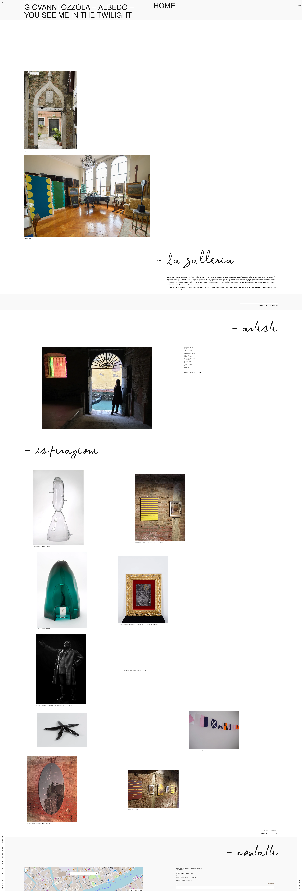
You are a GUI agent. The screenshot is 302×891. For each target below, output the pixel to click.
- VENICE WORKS (45, 546)
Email (178, 885)
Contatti (2, 886)
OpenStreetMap (133, 890)
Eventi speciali (2, 865)
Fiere (2, 874)
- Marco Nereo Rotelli (40, 823)
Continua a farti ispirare (271, 830)
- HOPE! (144, 670)
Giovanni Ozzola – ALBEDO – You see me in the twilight (79, 10)
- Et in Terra (48, 823)
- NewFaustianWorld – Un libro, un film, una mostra (146, 624)
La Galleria (2, 840)
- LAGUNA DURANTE (158, 542)
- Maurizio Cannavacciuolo (128, 624)
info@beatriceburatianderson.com (184, 873)
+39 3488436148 (180, 869)
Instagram (299, 883)
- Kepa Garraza (44, 705)
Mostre (2, 848)
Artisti (2, 855)
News (2, 879)
